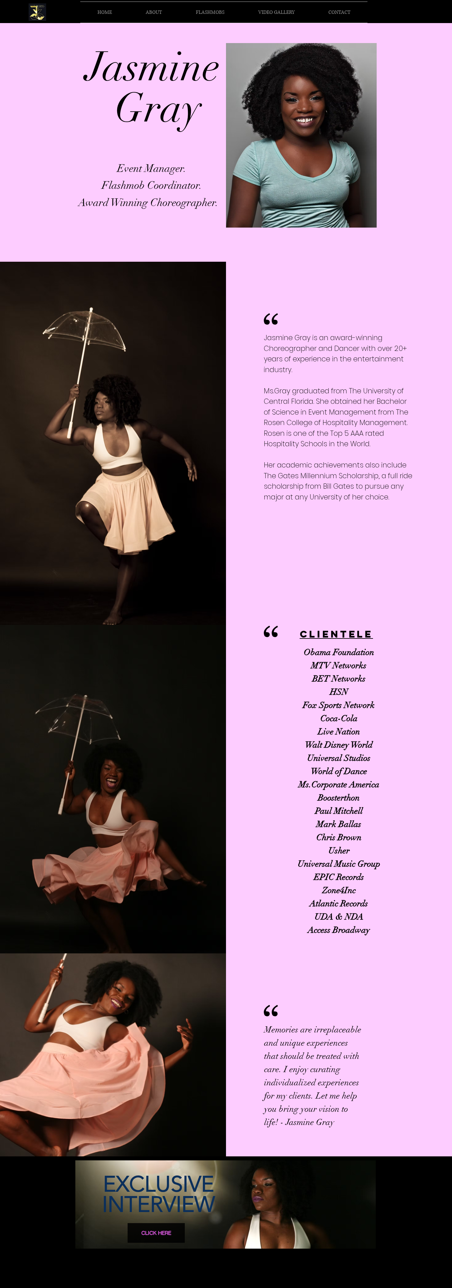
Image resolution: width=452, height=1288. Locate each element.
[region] (226, 1206)
